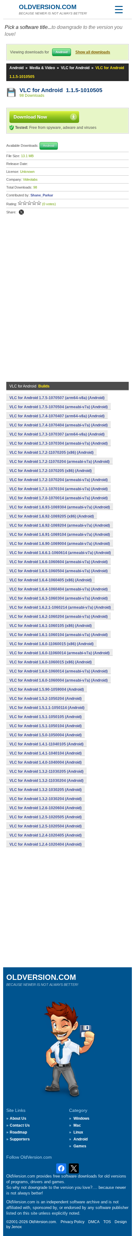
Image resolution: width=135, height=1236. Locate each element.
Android (16, 68)
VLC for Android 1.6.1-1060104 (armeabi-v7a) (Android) (58, 635)
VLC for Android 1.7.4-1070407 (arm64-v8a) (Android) (57, 416)
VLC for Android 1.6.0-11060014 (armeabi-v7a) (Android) (59, 653)
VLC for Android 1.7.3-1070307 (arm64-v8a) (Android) (57, 434)
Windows (81, 1118)
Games (79, 1146)
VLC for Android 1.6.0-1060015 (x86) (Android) (50, 662)
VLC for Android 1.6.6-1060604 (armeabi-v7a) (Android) (58, 562)
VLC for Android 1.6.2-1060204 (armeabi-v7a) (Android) (58, 616)
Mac (77, 1125)
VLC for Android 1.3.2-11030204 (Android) (46, 780)
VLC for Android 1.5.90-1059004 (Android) (46, 689)
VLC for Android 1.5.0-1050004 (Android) (45, 735)
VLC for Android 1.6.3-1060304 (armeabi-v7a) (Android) (58, 598)
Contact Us (20, 1125)
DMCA (94, 1222)
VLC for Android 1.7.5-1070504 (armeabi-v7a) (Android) (58, 407)
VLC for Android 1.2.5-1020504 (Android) (45, 826)
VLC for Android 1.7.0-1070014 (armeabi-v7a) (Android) (58, 498)
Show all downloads (92, 52)
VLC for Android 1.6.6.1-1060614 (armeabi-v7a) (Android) (60, 553)
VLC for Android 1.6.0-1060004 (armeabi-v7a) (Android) (58, 680)
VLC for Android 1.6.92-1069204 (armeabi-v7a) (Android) (59, 525)
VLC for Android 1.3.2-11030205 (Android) (46, 771)
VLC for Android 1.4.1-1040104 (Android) (45, 753)
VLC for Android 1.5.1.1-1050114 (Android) (46, 708)
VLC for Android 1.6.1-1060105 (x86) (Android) (50, 625)
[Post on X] (21, 212)
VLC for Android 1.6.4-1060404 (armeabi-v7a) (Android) (58, 589)
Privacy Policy (72, 1222)
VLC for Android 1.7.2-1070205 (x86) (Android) (50, 471)
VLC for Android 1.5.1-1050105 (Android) (45, 717)
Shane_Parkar (41, 195)
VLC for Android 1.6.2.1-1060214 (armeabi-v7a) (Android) (60, 607)
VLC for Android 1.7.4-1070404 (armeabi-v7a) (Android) (58, 425)
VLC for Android (75, 68)
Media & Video (42, 68)
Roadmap (18, 1132)
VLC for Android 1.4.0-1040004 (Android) (45, 762)
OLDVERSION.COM (48, 6)
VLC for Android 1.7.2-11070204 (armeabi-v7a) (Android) (59, 461)
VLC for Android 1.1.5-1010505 (60, 90)
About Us (18, 1118)
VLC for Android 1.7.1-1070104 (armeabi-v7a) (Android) (58, 489)
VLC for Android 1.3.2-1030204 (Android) (45, 799)
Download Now (30, 116)
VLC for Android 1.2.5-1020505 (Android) (45, 817)
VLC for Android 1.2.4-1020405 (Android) (45, 835)
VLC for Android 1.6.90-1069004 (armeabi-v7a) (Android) (59, 543)
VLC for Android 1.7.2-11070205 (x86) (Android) (51, 452)
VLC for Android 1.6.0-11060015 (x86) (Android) (51, 644)
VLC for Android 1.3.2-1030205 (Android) (45, 790)
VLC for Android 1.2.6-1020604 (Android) (45, 808)
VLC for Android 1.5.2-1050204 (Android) (45, 698)
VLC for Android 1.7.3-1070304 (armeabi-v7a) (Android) (58, 443)
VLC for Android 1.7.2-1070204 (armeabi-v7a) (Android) (58, 480)
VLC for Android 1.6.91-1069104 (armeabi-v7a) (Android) (59, 534)
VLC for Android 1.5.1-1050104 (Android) (45, 726)
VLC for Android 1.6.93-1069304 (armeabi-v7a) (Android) (59, 507)
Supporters (20, 1139)
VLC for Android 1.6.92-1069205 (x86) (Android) (51, 516)
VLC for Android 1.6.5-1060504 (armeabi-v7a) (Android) (58, 571)
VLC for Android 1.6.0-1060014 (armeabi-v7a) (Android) (58, 671)
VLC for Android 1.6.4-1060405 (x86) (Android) (50, 580)
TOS (107, 1222)
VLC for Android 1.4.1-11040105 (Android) (46, 744)
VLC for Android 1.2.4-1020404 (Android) (45, 844)
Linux (78, 1132)
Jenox (16, 1227)
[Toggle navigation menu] (119, 9)
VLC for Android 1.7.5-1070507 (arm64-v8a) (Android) (57, 398)
